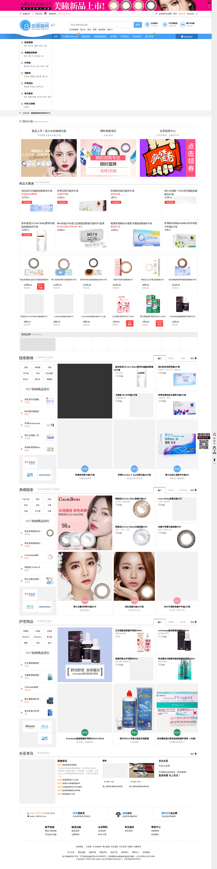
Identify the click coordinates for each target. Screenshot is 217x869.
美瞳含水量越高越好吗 (69, 783)
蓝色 (37, 505)
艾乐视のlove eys (70, 36)
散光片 (25, 379)
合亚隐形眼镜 (34, 25)
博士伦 (82, 30)
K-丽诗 (26, 107)
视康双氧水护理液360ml (126, 658)
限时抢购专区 (108, 130)
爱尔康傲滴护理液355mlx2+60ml (33, 699)
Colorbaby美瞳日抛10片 (64, 316)
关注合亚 (190, 14)
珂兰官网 (122, 847)
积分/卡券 (102, 834)
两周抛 (37, 367)
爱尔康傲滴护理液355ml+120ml (152, 316)
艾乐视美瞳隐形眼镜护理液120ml (33, 663)
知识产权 (114, 852)
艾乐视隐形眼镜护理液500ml (128, 630)
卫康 (45, 46)
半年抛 (25, 373)
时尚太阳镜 (30, 103)
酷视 (34, 97)
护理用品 (125, 36)
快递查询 (137, 847)
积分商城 (149, 36)
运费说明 (75, 834)
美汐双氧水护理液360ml (33, 711)
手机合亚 (38, 14)
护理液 (113, 36)
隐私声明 (103, 852)
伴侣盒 (32, 87)
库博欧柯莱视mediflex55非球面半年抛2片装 (33, 447)
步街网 (88, 847)
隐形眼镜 (86, 36)
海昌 (42, 56)
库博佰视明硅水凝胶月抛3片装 (172, 395)
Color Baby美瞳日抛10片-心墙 (93, 316)
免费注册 (181, 14)
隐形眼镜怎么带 (66, 794)
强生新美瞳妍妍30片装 (33, 543)
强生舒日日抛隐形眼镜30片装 (36, 191)
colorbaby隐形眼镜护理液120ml (173, 630)
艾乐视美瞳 (73, 30)
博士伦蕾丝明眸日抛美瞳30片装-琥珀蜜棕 (33, 579)
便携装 (25, 631)
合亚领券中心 (168, 130)
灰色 (26, 505)
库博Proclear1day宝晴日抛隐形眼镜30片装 (33, 423)
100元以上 (38, 637)
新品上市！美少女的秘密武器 (49, 130)
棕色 (49, 499)
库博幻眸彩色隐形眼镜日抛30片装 (93, 280)
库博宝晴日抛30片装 (68, 191)
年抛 (37, 373)
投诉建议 (155, 834)
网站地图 (81, 852)
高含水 (37, 379)
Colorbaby (183, 490)
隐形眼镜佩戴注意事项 (69, 790)
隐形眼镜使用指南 (67, 765)
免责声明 (92, 852)
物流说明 (75, 831)
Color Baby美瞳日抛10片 (170, 498)
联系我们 (124, 852)
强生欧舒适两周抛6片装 (169, 367)
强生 (89, 30)
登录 (175, 14)
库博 (94, 30)
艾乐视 (37, 56)
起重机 (130, 847)
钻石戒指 (114, 847)
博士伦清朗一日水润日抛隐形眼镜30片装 (33, 435)
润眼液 (28, 73)
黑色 (37, 499)
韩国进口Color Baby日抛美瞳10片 (34, 316)
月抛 (49, 367)
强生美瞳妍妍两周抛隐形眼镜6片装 (182, 280)
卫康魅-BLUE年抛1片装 (126, 395)
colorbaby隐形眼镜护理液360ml (182, 316)
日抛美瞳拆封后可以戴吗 (70, 787)
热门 (159, 358)
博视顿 (32, 76)
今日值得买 (97, 847)
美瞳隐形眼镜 (100, 36)
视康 (36, 46)
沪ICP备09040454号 (132, 859)
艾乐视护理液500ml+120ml (123, 316)
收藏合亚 (26, 14)
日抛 (26, 367)
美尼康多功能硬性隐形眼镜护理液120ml (176, 658)
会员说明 (102, 831)
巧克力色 (25, 499)
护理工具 (39, 87)
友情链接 (146, 852)
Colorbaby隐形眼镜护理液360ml (33, 687)
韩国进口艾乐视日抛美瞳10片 (152, 280)
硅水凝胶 (49, 373)
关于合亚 (70, 852)
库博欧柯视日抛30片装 (122, 191)
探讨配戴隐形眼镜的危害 (40, 113)
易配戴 (49, 379)
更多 (193, 358)
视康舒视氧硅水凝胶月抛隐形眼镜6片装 (131, 223)
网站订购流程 (51, 831)
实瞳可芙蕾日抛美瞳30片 (123, 280)
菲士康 (39, 97)
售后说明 (128, 831)
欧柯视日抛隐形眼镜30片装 (33, 411)
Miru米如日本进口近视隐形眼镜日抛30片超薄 (80, 223)
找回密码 (155, 831)
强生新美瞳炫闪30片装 (33, 531)
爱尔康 (26, 66)
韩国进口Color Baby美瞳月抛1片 (130, 498)
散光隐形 (137, 36)
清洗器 (26, 87)
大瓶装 (49, 631)
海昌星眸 (101, 30)
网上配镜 (106, 847)
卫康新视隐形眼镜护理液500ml (33, 675)
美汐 (38, 66)
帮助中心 (135, 852)
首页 (56, 36)
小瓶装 (37, 631)
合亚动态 (26, 113)
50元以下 (26, 637)
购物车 (214, 441)
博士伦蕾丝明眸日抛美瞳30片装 (63, 280)
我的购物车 (187, 36)
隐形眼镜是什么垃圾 (68, 780)
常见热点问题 (51, 834)
